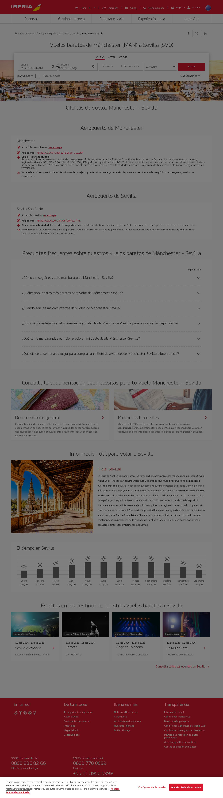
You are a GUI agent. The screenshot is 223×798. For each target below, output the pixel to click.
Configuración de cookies (152, 787)
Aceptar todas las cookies (186, 787)
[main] (111, 787)
